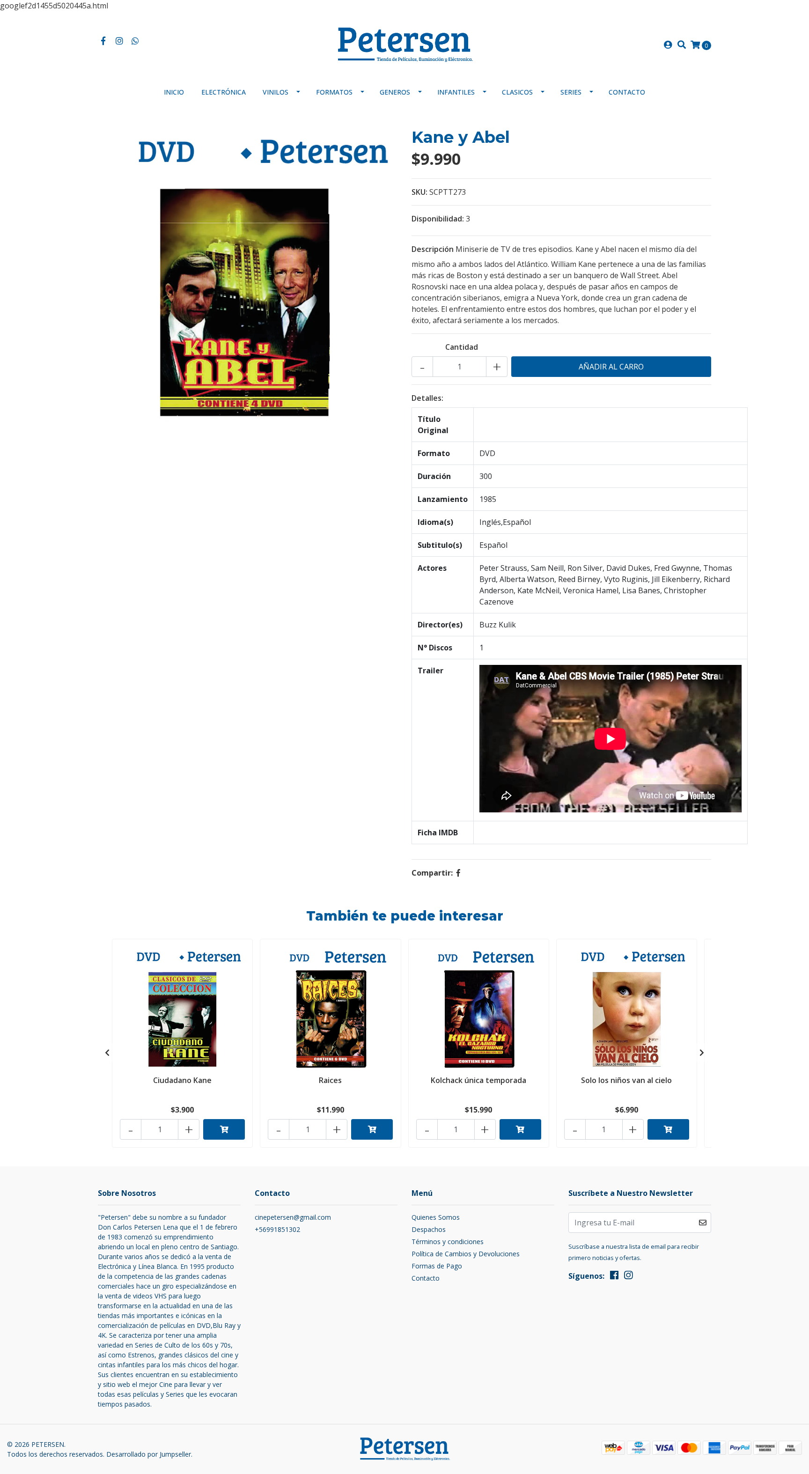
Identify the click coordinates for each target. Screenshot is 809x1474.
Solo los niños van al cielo (626, 1080)
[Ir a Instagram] (119, 41)
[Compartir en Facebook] (458, 873)
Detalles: (427, 398)
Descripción (433, 249)
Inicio (174, 92)
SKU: (419, 192)
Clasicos (517, 92)
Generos (395, 92)
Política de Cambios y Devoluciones (466, 1253)
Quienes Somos (436, 1217)
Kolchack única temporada (478, 1080)
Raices (330, 1080)
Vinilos (275, 92)
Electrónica (223, 92)
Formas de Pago (437, 1265)
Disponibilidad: (438, 219)
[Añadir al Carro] (224, 1129)
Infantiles (456, 92)
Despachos (429, 1229)
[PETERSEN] (404, 44)
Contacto (627, 92)
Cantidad (461, 347)
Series (570, 92)
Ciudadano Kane (182, 1080)
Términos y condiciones (448, 1241)
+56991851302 (277, 1229)
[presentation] (107, 1052)
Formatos (334, 92)
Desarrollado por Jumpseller (148, 1454)
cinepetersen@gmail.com (293, 1217)
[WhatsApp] (135, 41)
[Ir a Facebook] (103, 41)
